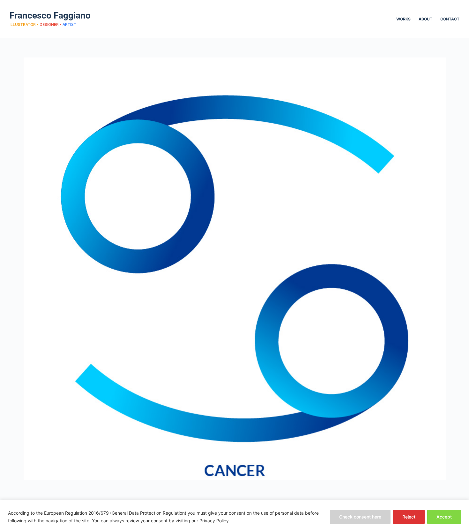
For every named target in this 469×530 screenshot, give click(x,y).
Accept (444, 516)
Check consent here (360, 516)
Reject (408, 516)
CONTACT (449, 19)
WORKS (403, 19)
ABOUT (425, 19)
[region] (234, 515)
